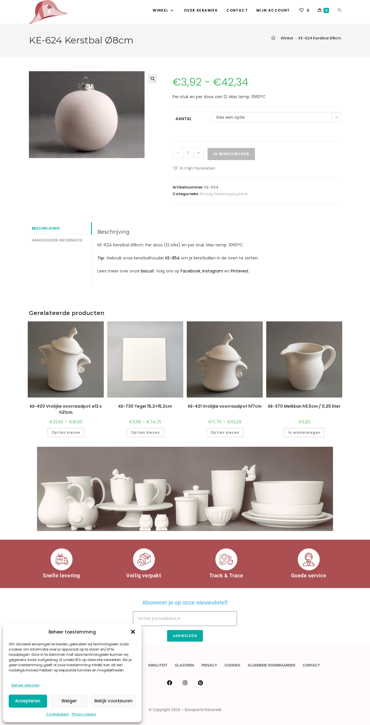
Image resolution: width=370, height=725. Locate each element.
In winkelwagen (231, 153)
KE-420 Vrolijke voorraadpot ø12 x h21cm (66, 409)
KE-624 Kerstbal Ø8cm (320, 38)
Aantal (183, 119)
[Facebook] (169, 682)
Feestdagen (225, 194)
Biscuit (206, 194)
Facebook (190, 271)
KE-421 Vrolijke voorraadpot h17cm (225, 406)
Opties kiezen (65, 432)
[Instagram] (185, 682)
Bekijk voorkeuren (113, 701)
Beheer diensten (26, 685)
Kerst (243, 194)
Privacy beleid (84, 714)
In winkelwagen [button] (304, 432)
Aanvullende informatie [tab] (57, 240)
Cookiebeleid (57, 714)
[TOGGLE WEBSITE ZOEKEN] (339, 10)
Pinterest (240, 271)
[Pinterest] (200, 682)
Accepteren (27, 701)
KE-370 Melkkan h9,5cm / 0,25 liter (304, 406)
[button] (133, 632)
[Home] (273, 38)
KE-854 (172, 258)
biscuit (147, 271)
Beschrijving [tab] (46, 228)
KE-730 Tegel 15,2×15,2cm (145, 406)
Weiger (69, 701)
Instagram (212, 271)
